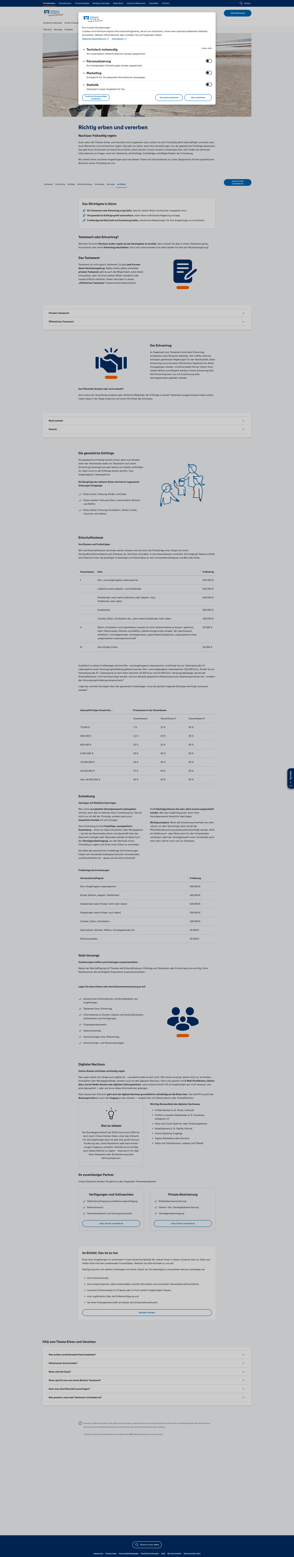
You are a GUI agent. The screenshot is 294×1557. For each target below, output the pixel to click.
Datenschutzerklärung (94, 38)
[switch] (209, 61)
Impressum (117, 38)
